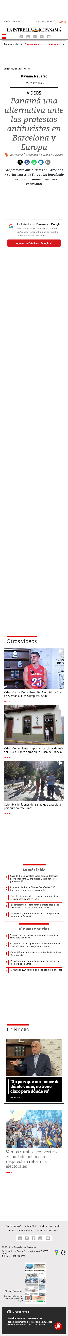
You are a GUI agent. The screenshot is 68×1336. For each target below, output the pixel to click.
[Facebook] (35, 36)
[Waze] (63, 1252)
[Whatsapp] (34, 162)
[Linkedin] (41, 162)
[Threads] (21, 36)
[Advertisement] (34, 497)
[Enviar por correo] (48, 162)
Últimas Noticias (34, 44)
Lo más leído (34, 870)
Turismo (58, 155)
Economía (32, 155)
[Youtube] (49, 36)
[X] (28, 36)
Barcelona (16, 155)
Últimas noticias (34, 929)
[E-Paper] (60, 21)
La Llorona (54, 44)
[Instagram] (42, 36)
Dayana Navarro (34, 76)
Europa (45, 155)
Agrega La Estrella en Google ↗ (34, 243)
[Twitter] (20, 162)
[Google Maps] (56, 1252)
